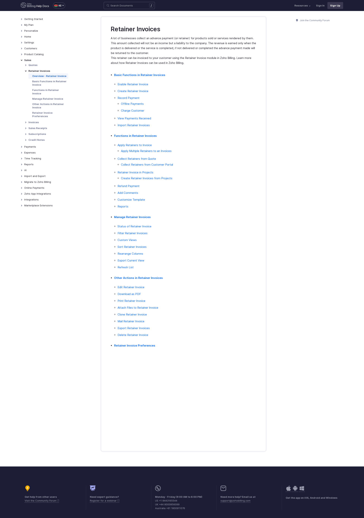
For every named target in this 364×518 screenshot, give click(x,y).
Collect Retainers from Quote (137, 158)
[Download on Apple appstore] (295, 490)
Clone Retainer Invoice (132, 314)
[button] (57, 5)
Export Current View (131, 260)
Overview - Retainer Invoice (49, 75)
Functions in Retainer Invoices (135, 136)
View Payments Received (134, 118)
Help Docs (42, 6)
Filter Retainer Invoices (132, 233)
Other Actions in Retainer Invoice (48, 106)
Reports (123, 206)
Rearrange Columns (130, 253)
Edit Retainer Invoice (131, 287)
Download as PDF (129, 294)
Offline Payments (132, 104)
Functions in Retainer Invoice (45, 91)
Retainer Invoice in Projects (135, 172)
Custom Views (127, 240)
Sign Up (335, 5)
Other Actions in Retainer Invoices (138, 278)
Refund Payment (129, 186)
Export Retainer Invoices (134, 328)
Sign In (320, 5)
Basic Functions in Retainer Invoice (49, 83)
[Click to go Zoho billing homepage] (28, 5)
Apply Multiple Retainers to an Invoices (146, 151)
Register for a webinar (103, 500)
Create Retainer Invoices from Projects (146, 178)
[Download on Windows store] (302, 490)
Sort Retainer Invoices (132, 247)
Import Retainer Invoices (134, 125)
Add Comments (128, 193)
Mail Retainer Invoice (131, 321)
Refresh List (126, 267)
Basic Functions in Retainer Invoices (139, 75)
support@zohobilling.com (235, 500)
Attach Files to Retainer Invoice (138, 307)
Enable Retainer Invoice (133, 84)
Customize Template (131, 199)
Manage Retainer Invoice (47, 98)
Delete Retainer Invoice (133, 335)
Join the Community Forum (314, 20)
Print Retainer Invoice (131, 301)
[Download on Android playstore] (288, 490)
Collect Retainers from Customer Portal (147, 164)
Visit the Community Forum (41, 500)
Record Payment (129, 98)
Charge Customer (132, 110)
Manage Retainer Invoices (132, 217)
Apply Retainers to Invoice (135, 145)
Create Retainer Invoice (133, 91)
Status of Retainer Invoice (134, 226)
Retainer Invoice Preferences (42, 114)
